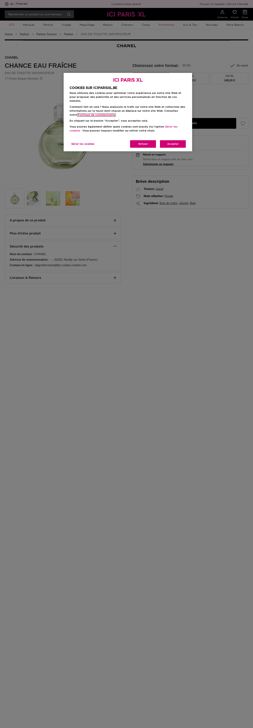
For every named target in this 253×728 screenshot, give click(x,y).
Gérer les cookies (82, 144)
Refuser (143, 144)
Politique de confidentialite (96, 115)
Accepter (173, 144)
